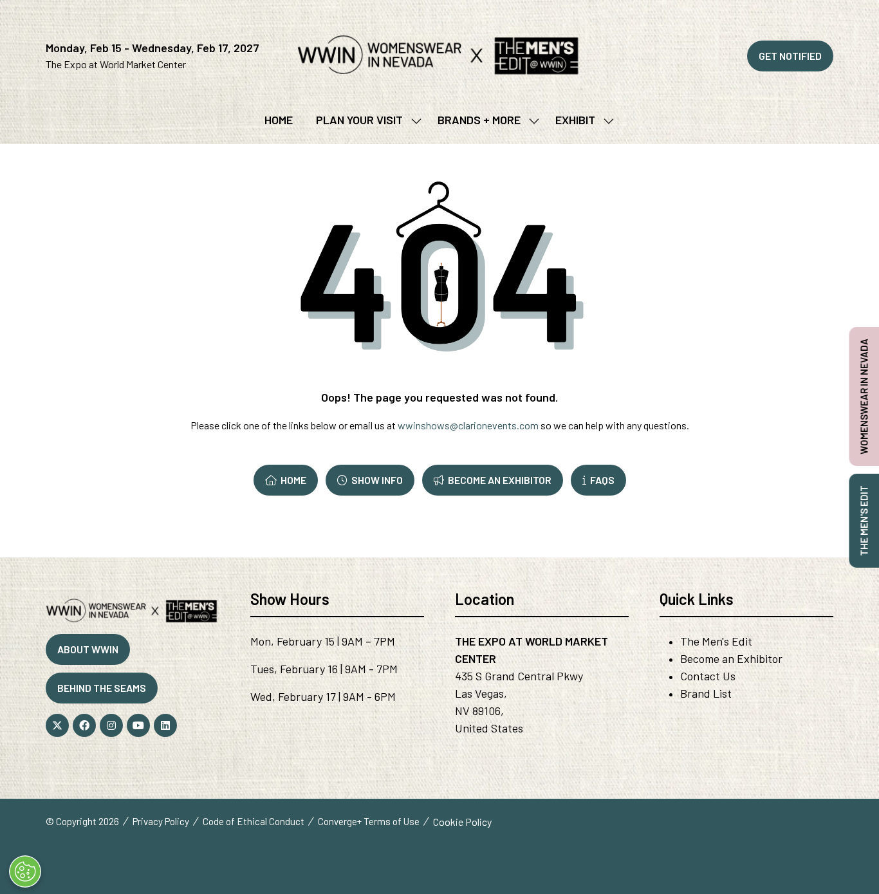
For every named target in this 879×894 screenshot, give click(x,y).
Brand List (706, 693)
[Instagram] (111, 725)
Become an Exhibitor (731, 658)
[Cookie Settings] (25, 871)
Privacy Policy (161, 821)
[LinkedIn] (165, 725)
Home (278, 120)
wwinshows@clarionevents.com (468, 425)
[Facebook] (84, 725)
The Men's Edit (716, 641)
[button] (790, 56)
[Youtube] (138, 725)
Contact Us (708, 676)
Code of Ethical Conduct (253, 821)
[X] (57, 725)
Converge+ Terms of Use (369, 821)
